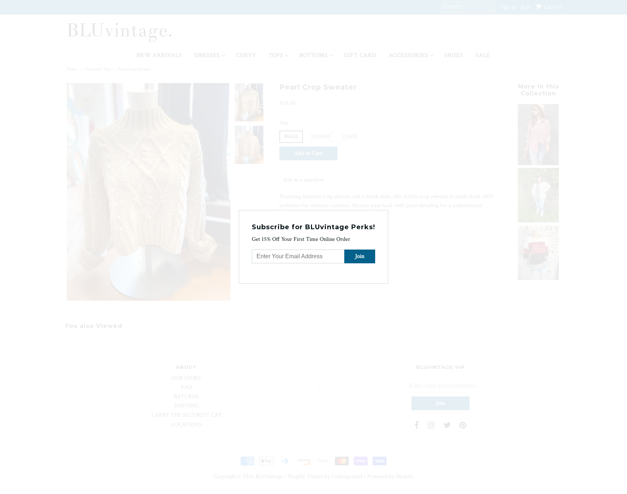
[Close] (383, 214)
